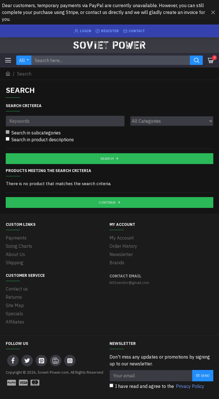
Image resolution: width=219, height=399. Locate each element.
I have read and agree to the (159, 386)
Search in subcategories (36, 133)
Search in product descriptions (42, 139)
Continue (107, 202)
